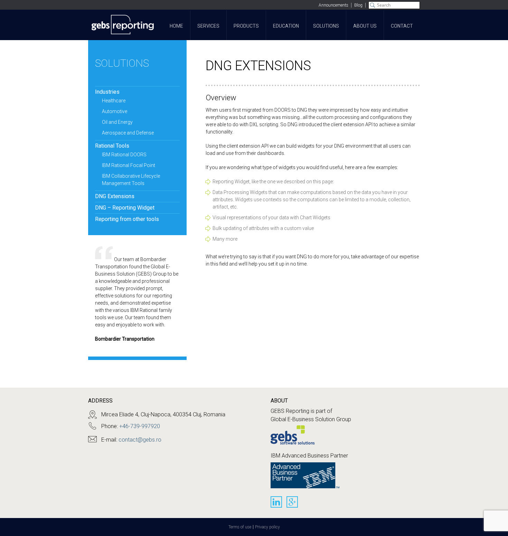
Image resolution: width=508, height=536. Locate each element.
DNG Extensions (114, 196)
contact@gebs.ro (140, 439)
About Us (365, 26)
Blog (358, 5)
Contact (402, 26)
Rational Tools (112, 145)
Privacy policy (267, 527)
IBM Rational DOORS (124, 154)
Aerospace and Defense (128, 133)
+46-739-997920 (139, 426)
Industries (107, 92)
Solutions (326, 26)
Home (176, 26)
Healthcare (113, 100)
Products (246, 26)
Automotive (114, 111)
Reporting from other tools (127, 219)
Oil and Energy (117, 122)
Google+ (292, 502)
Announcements (333, 5)
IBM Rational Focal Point (128, 165)
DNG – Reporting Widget (124, 207)
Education (286, 26)
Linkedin (276, 502)
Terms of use (239, 527)
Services (208, 26)
